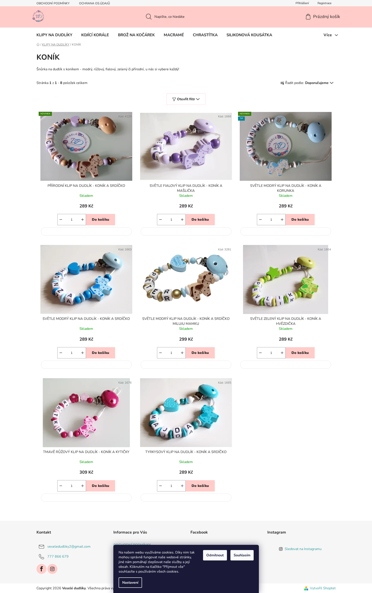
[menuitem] (54, 35)
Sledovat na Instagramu (303, 549)
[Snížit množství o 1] (61, 219)
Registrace (324, 3)
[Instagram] (52, 569)
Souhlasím (242, 555)
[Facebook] (41, 569)
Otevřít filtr (186, 99)
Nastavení (130, 582)
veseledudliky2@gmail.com (69, 546)
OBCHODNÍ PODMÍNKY (52, 3)
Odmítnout (215, 555)
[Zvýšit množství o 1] (82, 219)
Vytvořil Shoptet (323, 588)
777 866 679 (58, 556)
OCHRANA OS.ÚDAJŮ (94, 3)
